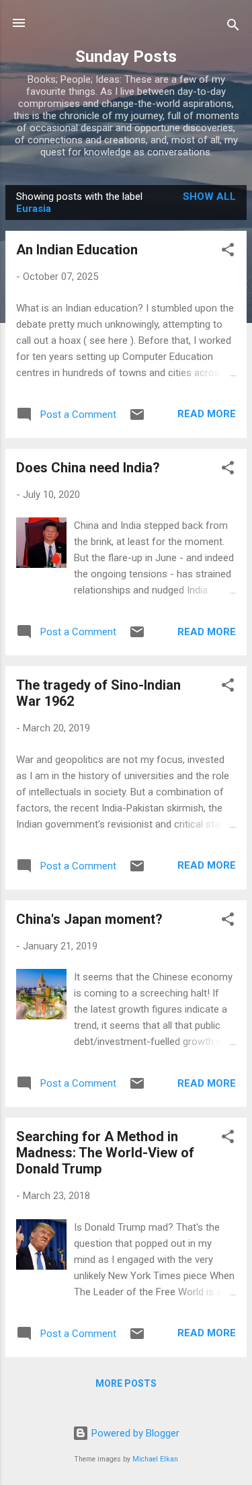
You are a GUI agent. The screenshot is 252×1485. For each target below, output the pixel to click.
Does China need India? (88, 468)
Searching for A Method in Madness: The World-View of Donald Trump (105, 1152)
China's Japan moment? (89, 919)
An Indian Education (77, 250)
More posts (126, 1383)
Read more (206, 414)
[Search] (233, 27)
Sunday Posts (126, 56)
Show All (209, 196)
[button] (228, 252)
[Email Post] (137, 419)
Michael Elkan (155, 1459)
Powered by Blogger (134, 1433)
